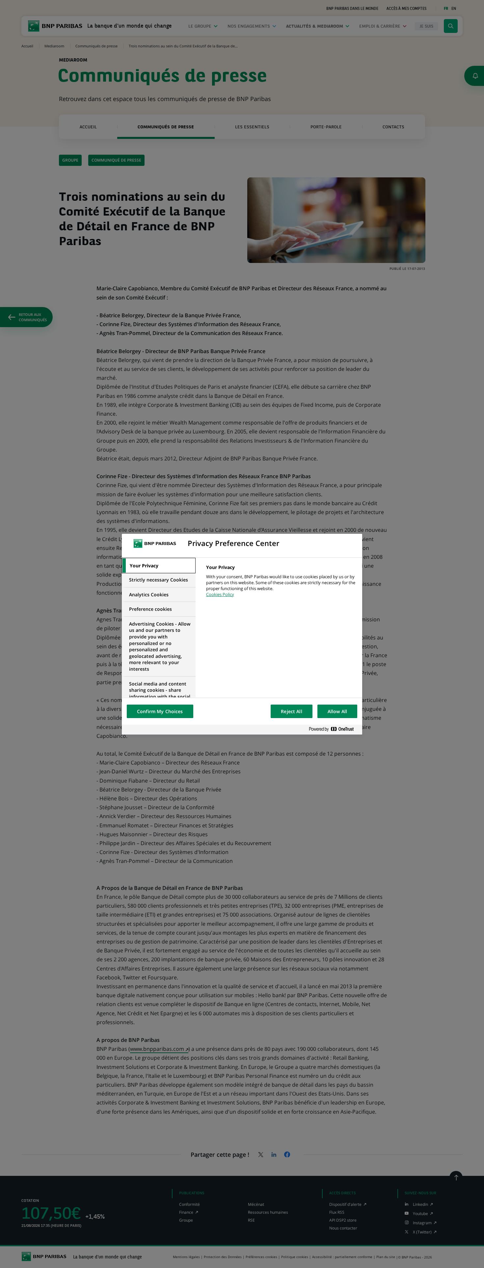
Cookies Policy (220, 594)
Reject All (291, 711)
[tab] (158, 565)
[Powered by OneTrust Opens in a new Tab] (334, 729)
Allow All (337, 711)
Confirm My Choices (160, 711)
